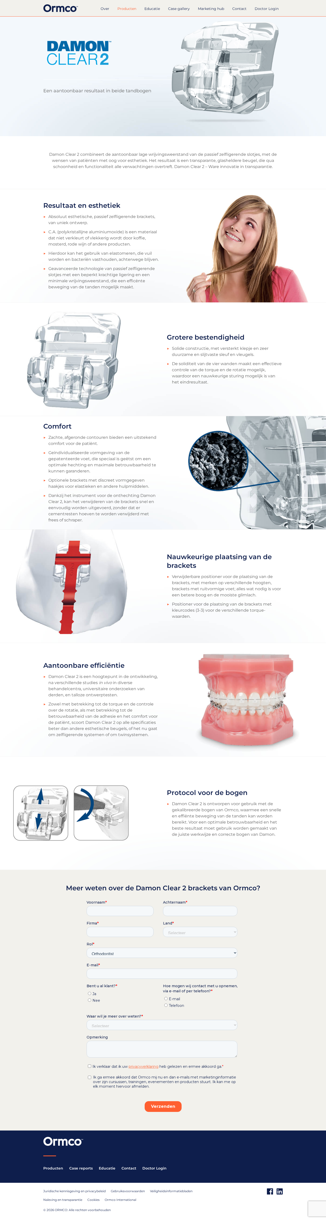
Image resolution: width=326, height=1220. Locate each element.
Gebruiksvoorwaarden (128, 1191)
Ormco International (120, 1200)
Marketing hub (211, 8)
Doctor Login (267, 8)
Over (105, 8)
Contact (239, 8)
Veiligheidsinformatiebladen (171, 1191)
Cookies (93, 1200)
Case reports (81, 1168)
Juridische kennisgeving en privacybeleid (74, 1191)
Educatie (152, 8)
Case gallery (179, 8)
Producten (126, 8)
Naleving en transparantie (62, 1200)
